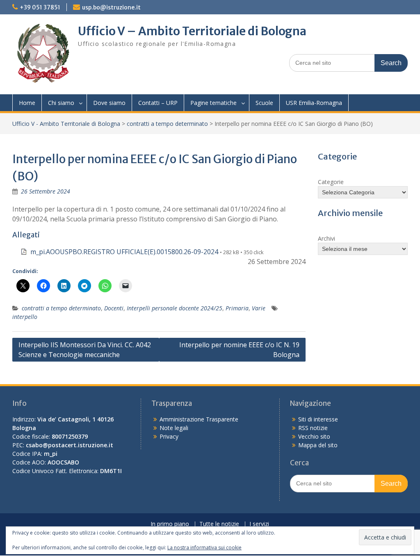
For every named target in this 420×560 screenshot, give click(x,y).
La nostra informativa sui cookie (204, 547)
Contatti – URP (158, 103)
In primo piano (170, 524)
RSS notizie (313, 428)
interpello (24, 317)
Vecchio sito (314, 436)
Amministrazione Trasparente (199, 419)
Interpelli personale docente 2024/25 (174, 308)
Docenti (113, 308)
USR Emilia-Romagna (314, 103)
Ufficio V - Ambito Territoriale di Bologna (66, 123)
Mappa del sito (318, 445)
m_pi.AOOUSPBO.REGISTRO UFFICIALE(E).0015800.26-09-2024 (124, 251)
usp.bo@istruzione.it (111, 7)
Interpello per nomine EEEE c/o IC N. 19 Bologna (239, 349)
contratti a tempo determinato (167, 123)
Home (27, 103)
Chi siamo (61, 103)
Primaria (237, 308)
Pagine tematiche (213, 103)
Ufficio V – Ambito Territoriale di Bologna (192, 31)
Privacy (169, 436)
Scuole (264, 103)
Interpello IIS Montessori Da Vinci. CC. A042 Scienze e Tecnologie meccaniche (84, 349)
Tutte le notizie (219, 524)
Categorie (331, 182)
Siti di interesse (318, 419)
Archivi (326, 238)
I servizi (259, 524)
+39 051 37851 (40, 7)
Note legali (174, 428)
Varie (258, 308)
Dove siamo (109, 103)
